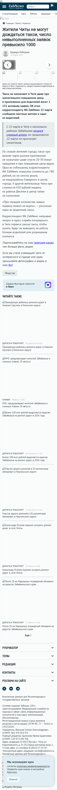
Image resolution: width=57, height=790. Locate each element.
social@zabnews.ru (44, 750)
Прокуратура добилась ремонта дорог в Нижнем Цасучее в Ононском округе (27, 348)
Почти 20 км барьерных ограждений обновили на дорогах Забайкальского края (28, 628)
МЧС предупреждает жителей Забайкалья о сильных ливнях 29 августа (25, 405)
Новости (26, 23)
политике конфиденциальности (33, 766)
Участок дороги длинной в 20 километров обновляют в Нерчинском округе (24, 515)
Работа (33, 13)
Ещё (27, 635)
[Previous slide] (8, 65)
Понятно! (13, 779)
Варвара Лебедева (19, 52)
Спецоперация (9, 13)
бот (10, 265)
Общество (10, 273)
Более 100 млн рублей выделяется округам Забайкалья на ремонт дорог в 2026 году (25, 459)
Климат (6, 400)
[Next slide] (49, 65)
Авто (23, 13)
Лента (18, 23)
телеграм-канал (43, 242)
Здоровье (46, 13)
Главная (10, 23)
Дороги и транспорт (13, 343)
